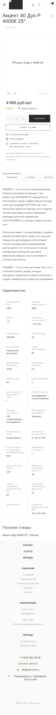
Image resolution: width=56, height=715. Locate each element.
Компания (28, 568)
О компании (28, 575)
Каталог (28, 545)
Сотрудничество (28, 579)
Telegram (28, 691)
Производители (28, 613)
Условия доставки (28, 645)
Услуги (28, 551)
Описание (11, 177)
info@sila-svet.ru (30, 669)
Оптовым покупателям (28, 583)
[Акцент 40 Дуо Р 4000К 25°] (28, 62)
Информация (28, 603)
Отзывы (30, 177)
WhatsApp (36, 691)
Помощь (28, 635)
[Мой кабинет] (44, 5)
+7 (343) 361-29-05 (29, 657)
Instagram (20, 691)
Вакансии (28, 588)
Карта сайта (28, 620)
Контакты (28, 592)
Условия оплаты (28, 641)
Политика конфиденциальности (28, 624)
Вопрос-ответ (28, 609)
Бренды (28, 558)
